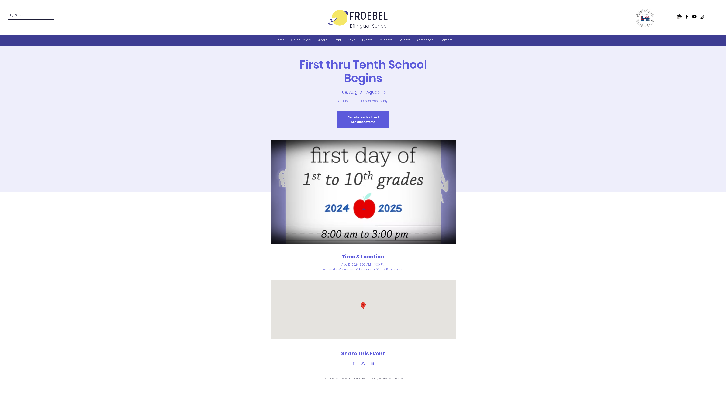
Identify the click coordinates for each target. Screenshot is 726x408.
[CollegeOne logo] (679, 16)
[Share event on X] (363, 363)
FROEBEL (369, 16)
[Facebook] (686, 16)
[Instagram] (701, 16)
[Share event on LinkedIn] (372, 363)
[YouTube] (694, 16)
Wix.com (400, 378)
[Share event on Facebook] (354, 363)
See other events (363, 122)
